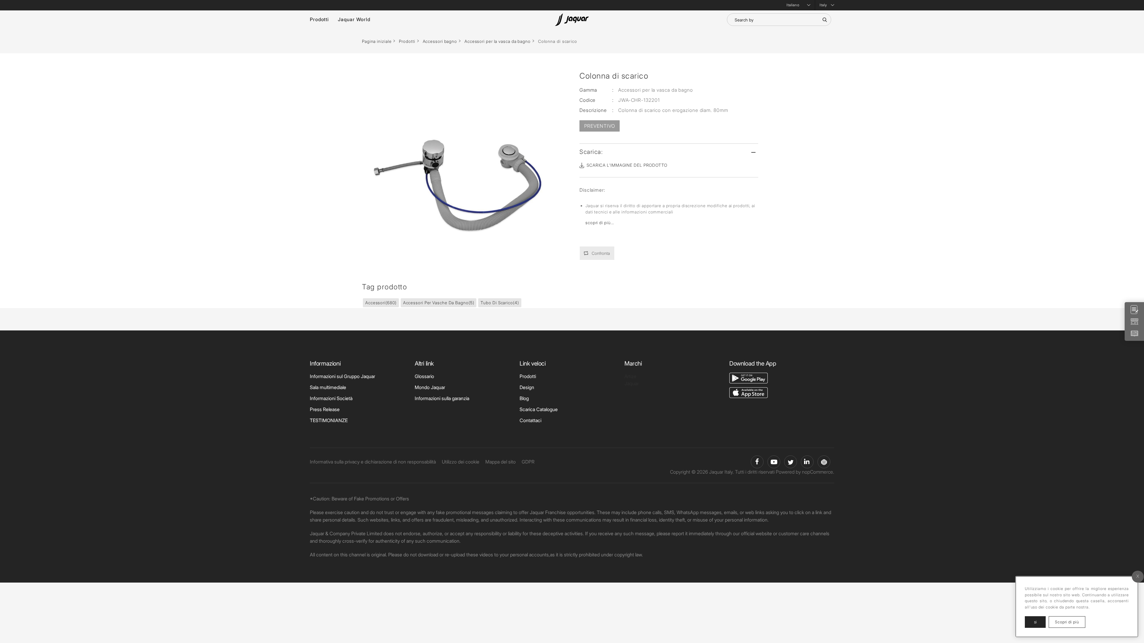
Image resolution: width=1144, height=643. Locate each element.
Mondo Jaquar (430, 387)
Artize (630, 376)
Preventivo (599, 126)
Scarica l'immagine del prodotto (627, 165)
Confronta (601, 253)
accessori (381, 302)
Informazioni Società (331, 398)
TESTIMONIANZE (329, 420)
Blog (524, 398)
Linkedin (807, 461)
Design (527, 387)
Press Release (325, 409)
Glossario (424, 376)
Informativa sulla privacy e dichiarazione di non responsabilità (373, 462)
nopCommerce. (818, 472)
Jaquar (631, 383)
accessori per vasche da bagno (438, 302)
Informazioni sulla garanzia (442, 398)
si (1035, 621)
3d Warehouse (823, 461)
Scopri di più (1070, 621)
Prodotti (319, 19)
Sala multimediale (328, 387)
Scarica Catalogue (539, 409)
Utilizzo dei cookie (460, 462)
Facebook (757, 461)
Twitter (790, 461)
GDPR (528, 462)
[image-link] (748, 377)
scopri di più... (599, 222)
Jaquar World (354, 19)
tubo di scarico (500, 302)
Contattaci (530, 420)
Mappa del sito (500, 462)
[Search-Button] (824, 20)
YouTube (773, 461)
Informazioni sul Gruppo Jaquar (342, 376)
